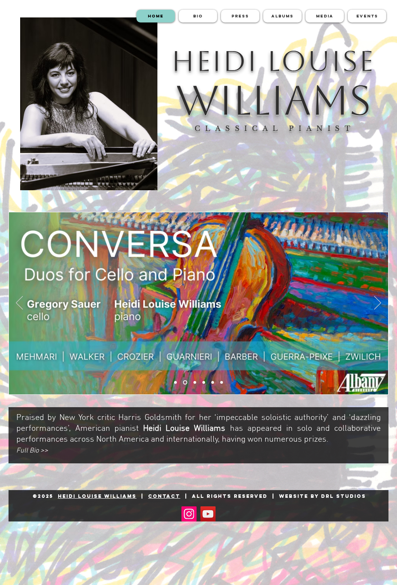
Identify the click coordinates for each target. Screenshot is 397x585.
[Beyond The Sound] (194, 382)
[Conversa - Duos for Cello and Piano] (184, 382)
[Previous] (19, 303)
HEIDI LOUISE (273, 61)
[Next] (377, 303)
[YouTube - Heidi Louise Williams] (208, 513)
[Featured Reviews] (203, 382)
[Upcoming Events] (212, 382)
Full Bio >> (32, 451)
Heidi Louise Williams (97, 496)
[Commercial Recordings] (221, 382)
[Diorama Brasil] (175, 382)
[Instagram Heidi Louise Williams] (189, 513)
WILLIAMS (273, 100)
